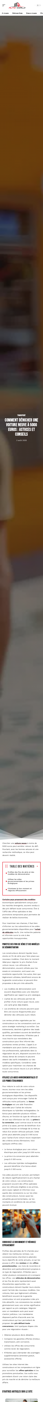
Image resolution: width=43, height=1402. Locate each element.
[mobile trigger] (4, 5)
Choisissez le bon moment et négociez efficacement (20, 889)
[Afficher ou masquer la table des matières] (36, 866)
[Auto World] (17, 5)
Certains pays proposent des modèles (18, 899)
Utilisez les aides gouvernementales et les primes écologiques (21, 881)
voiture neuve (21, 843)
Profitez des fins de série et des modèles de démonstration (21, 873)
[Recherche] (32, 5)
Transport (21, 415)
